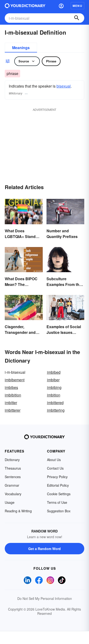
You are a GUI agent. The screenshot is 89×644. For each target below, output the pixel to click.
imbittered (55, 402)
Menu (77, 6)
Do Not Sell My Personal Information (44, 598)
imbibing (54, 387)
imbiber (53, 380)
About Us (54, 459)
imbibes (11, 387)
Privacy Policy (57, 476)
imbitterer (12, 410)
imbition (53, 395)
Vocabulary (13, 493)
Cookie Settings (58, 493)
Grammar (12, 485)
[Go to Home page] (25, 6)
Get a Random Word (44, 548)
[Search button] (77, 18)
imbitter (11, 402)
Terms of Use (57, 502)
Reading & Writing (18, 511)
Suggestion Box (58, 511)
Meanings (21, 47)
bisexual (63, 86)
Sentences (13, 476)
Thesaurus (13, 468)
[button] (61, 6)
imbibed (54, 372)
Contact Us (55, 468)
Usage (9, 502)
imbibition (13, 395)
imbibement (14, 380)
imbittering (56, 410)
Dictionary (12, 459)
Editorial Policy (58, 485)
